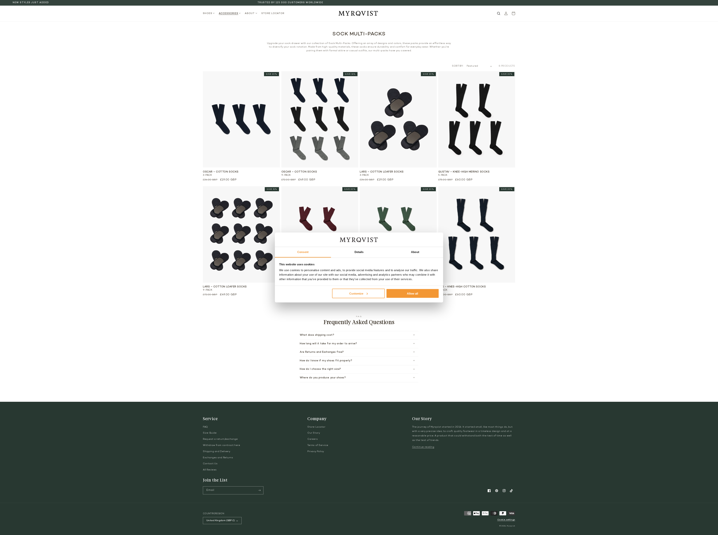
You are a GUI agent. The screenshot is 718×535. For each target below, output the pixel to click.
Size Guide (210, 433)
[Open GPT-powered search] (498, 13)
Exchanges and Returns (218, 457)
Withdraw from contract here (221, 445)
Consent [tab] (303, 252)
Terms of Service (317, 445)
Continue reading (423, 447)
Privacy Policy (315, 451)
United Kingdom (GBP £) (220, 520)
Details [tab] (359, 252)
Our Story (313, 433)
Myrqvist (511, 526)
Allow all (412, 293)
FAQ (205, 427)
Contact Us (210, 463)
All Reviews (210, 469)
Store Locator (316, 427)
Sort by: (457, 66)
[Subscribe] (259, 490)
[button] (210, 14)
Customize (356, 293)
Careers (312, 439)
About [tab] (415, 252)
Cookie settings (506, 520)
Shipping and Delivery (216, 451)
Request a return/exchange (220, 439)
